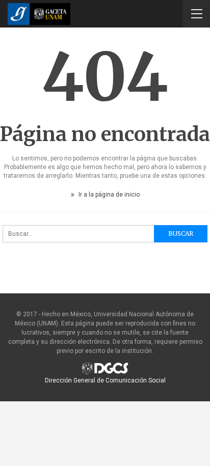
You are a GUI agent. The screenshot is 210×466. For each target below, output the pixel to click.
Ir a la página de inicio (108, 194)
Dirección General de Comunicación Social (105, 380)
